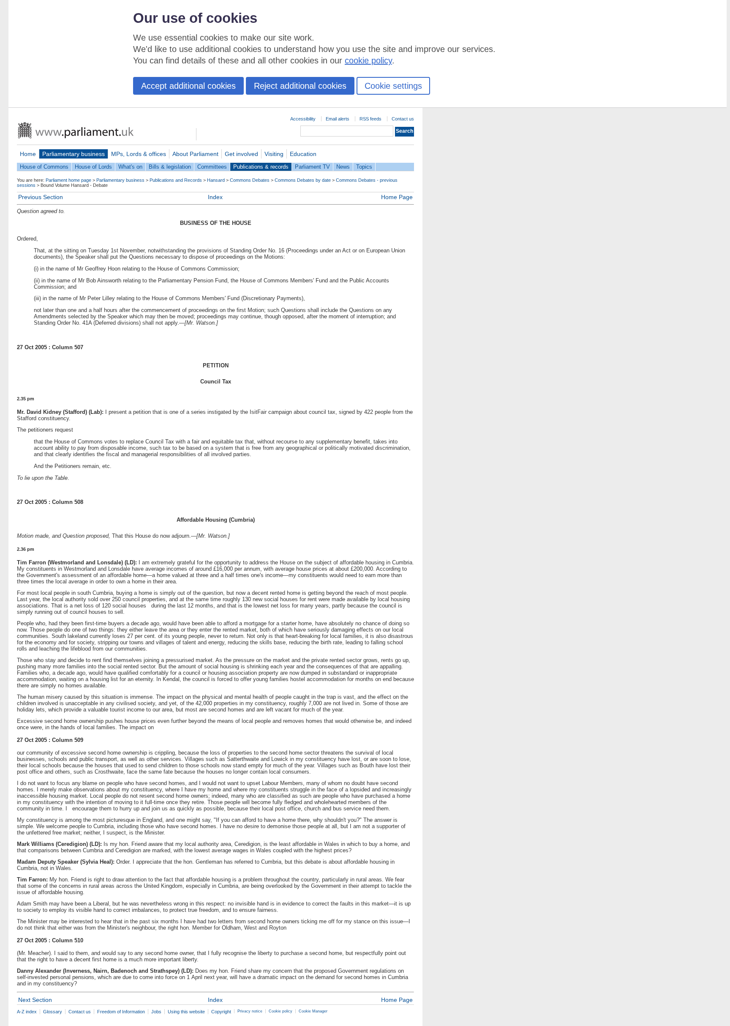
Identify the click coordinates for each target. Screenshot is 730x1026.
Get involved (241, 153)
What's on (130, 167)
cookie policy (368, 60)
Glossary (52, 1011)
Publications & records (261, 167)
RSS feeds (370, 118)
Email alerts (337, 118)
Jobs (156, 1011)
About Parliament (195, 153)
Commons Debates (250, 180)
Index (215, 197)
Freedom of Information (121, 1011)
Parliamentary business (73, 153)
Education (303, 153)
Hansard (216, 180)
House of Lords (93, 167)
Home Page (397, 197)
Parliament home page (68, 180)
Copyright (221, 1011)
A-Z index (27, 1011)
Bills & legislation (170, 167)
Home (28, 153)
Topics (364, 167)
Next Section (35, 999)
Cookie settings (393, 85)
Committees (212, 167)
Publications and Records (176, 180)
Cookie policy (280, 1011)
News (343, 167)
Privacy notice (249, 1011)
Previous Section (40, 197)
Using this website (186, 1011)
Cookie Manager (313, 1011)
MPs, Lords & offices (138, 153)
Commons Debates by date (303, 180)
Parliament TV (312, 167)
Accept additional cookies (188, 85)
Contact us (403, 118)
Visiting (273, 153)
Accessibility (303, 118)
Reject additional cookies (300, 85)
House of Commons (44, 167)
